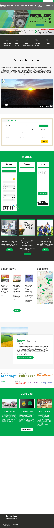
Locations (26, 1)
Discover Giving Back (27, 429)
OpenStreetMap (47, 303)
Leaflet (42, 303)
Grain (27, 5)
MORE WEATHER (43, 193)
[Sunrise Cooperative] (3, 5)
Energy (17, 5)
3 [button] (28, 25)
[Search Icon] (52, 6)
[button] (48, 283)
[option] (27, 19)
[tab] (6, 120)
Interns (45, 249)
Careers (48, 5)
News (31, 1)
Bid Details (44, 141)
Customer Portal (47, 1)
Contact (35, 1)
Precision (33, 5)
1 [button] (24, 25)
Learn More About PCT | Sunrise (25, 357)
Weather (40, 1)
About (21, 1)
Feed (22, 5)
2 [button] (26, 25)
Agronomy (10, 5)
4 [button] (30, 25)
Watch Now (27, 254)
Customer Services (41, 6)
